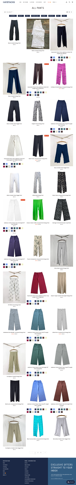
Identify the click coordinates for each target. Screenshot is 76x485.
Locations (27, 483)
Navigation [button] (6, 460)
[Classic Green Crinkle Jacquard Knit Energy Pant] (38, 210)
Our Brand (5, 465)
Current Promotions (29, 481)
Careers (26, 471)
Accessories (5, 469)
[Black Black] (54, 60)
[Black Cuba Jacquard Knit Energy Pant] (61, 182)
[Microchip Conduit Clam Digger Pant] (61, 426)
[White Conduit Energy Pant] (38, 34)
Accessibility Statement (30, 479)
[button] (25, 2)
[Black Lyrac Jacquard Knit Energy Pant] (14, 391)
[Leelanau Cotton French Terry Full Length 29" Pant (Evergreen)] (38, 354)
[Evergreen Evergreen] (62, 57)
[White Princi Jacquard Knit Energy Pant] (61, 319)
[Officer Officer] (51, 57)
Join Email (27, 477)
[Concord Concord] (59, 57)
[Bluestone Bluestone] (59, 60)
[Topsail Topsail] (54, 57)
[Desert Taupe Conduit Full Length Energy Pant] (61, 282)
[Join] (72, 478)
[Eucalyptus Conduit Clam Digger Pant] (14, 431)
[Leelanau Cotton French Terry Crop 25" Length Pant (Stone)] (61, 354)
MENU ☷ (4, 475)
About (26, 469)
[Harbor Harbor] (64, 57)
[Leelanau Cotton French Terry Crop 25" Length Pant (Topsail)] (38, 391)
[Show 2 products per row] (67, 12)
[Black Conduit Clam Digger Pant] (14, 110)
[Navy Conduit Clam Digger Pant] (61, 150)
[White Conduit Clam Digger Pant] (14, 182)
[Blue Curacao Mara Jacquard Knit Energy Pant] (38, 426)
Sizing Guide (27, 475)
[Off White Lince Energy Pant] (14, 287)
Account (26, 467)
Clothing (5, 467)
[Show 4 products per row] (71, 12)
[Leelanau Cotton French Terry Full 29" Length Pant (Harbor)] (38, 319)
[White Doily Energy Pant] (38, 182)
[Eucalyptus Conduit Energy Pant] (14, 359)
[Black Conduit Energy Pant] (14, 30)
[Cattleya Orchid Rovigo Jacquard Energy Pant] (61, 74)
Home (26, 463)
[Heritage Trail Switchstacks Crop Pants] (61, 210)
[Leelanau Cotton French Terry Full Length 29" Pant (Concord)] (14, 246)
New (4, 463)
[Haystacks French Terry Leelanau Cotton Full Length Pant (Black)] (61, 35)
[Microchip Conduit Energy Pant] (61, 251)
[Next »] (45, 452)
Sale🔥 (4, 473)
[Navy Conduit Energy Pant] (14, 79)
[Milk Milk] (57, 60)
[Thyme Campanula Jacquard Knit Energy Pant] (38, 246)
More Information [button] (30, 460)
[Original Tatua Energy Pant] (38, 110)
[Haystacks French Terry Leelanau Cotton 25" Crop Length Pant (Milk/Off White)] (14, 145)
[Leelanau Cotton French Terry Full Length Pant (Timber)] (61, 391)
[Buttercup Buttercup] (70, 57)
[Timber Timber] (67, 57)
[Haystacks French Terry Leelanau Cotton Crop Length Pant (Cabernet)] (38, 282)
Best (4, 471)
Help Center (27, 465)
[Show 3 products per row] (69, 12)
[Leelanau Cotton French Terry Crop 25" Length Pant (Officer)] (61, 110)
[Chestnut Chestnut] (62, 60)
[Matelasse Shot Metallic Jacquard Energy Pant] (14, 319)
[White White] (57, 57)
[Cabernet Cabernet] (51, 60)
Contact (26, 473)
